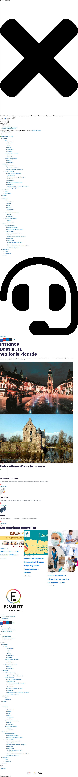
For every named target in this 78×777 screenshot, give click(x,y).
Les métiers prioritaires (12, 168)
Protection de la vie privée (8, 629)
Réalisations (5, 164)
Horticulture (10, 179)
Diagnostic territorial (10, 166)
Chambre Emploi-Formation (12, 153)
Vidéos (6, 191)
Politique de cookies (6, 131)
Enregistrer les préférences (26, 130)
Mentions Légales (6, 628)
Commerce (10, 184)
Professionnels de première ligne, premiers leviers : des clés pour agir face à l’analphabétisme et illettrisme (34, 566)
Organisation (10, 142)
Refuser (7, 130)
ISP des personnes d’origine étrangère (16, 177)
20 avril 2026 (27, 556)
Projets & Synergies (9, 171)
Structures (4, 138)
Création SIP (3, 768)
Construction (10, 180)
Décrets (9, 144)
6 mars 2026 (50, 573)
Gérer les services (6, 126)
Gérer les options (6, 124)
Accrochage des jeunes (13, 188)
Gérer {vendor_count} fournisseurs (9, 127)
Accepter (2, 130)
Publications (8, 193)
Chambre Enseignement (11, 158)
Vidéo (8, 145)
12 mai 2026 (2, 548)
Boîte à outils (5, 190)
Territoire (9, 151)
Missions (9, 147)
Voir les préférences (14, 130)
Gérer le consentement (5, 776)
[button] (39, 58)
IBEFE (6, 140)
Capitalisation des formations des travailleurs (18, 186)
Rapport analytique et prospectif (15, 169)
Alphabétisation (11, 175)
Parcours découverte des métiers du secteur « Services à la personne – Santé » (58, 579)
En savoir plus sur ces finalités (9, 128)
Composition (10, 149)
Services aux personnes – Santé (14, 182)
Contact (4, 195)
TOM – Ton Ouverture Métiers (14, 173)
